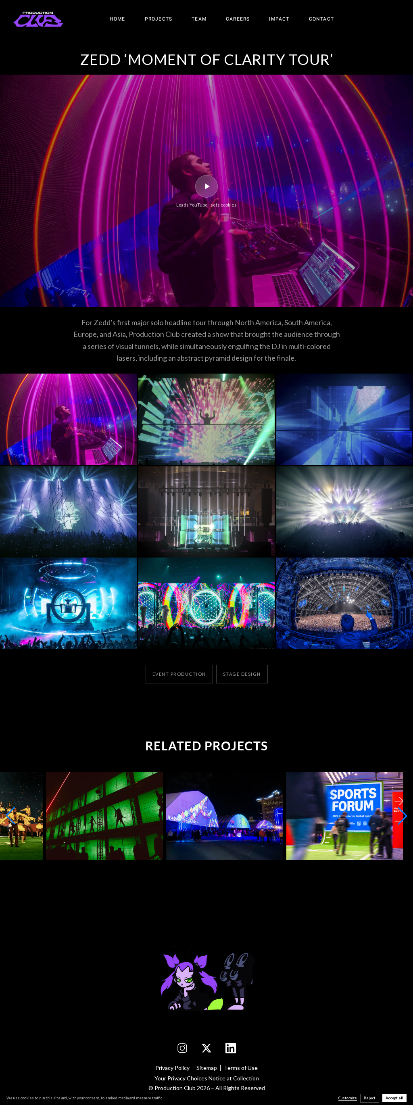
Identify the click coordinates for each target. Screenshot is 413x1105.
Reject (369, 1098)
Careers (238, 19)
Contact (321, 19)
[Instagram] (182, 1048)
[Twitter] (206, 1048)
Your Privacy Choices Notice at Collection (206, 1078)
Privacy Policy (172, 1068)
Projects (159, 19)
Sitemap (206, 1068)
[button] (68, 419)
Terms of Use (241, 1068)
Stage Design (242, 674)
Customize (347, 1098)
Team (199, 19)
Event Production (179, 674)
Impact (279, 19)
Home (117, 19)
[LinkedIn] (231, 1048)
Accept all (394, 1098)
